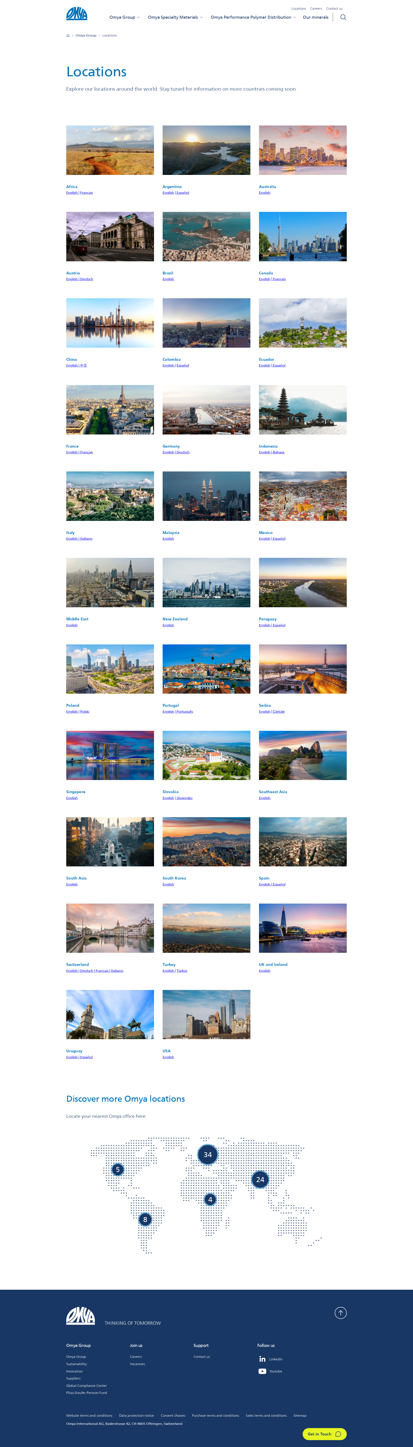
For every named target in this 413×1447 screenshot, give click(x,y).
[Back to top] (341, 1313)
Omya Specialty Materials (173, 17)
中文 (83, 365)
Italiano (86, 539)
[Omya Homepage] (68, 35)
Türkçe (182, 971)
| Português (184, 712)
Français (86, 193)
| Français (278, 279)
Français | (103, 971)
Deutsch (86, 279)
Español (183, 365)
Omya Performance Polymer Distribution (251, 17)
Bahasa (278, 452)
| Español (182, 193)
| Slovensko (184, 798)
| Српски (278, 712)
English (168, 193)
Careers (316, 8)
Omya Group (122, 17)
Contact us (334, 8)
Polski (84, 712)
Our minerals (315, 17)
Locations (298, 8)
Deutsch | (88, 971)
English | (72, 193)
